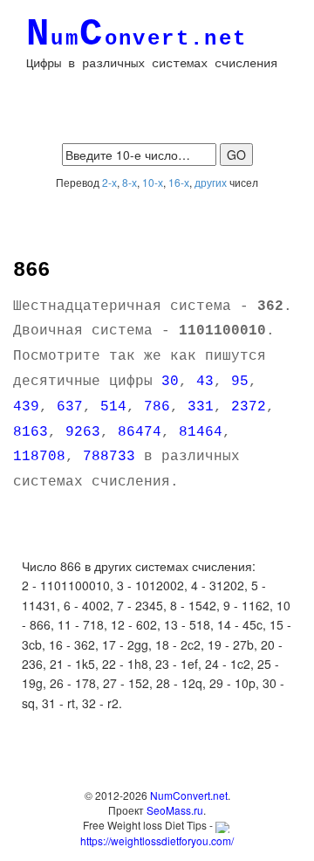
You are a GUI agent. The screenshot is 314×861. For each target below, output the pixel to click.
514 (113, 407)
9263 (82, 432)
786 (157, 407)
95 (240, 381)
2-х (109, 182)
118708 (39, 457)
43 (205, 381)
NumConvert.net (189, 795)
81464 (200, 432)
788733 (109, 457)
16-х (178, 182)
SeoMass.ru (175, 809)
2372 (248, 407)
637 (70, 407)
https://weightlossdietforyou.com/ (157, 840)
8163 (30, 432)
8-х (129, 182)
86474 (139, 432)
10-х (152, 182)
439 (26, 407)
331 (201, 407)
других (211, 182)
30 (170, 381)
